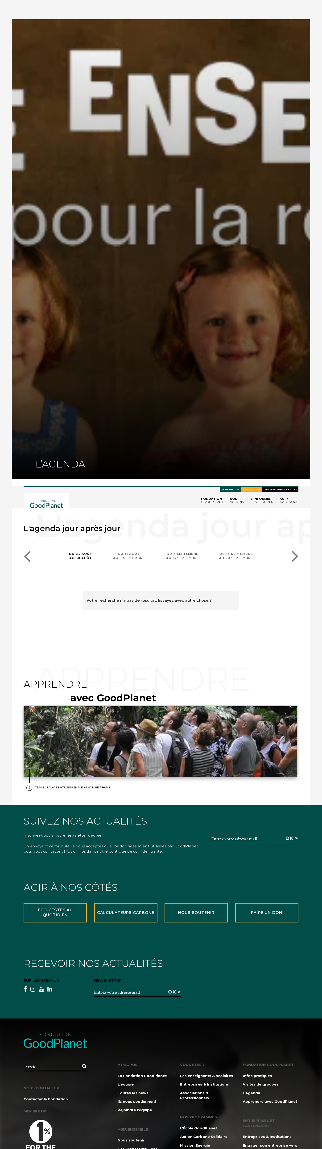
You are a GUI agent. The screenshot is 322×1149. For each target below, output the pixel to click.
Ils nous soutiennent (137, 1101)
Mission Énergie (195, 1145)
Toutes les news (133, 1093)
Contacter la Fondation (46, 1099)
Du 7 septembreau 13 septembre (182, 556)
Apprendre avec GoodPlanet (270, 1101)
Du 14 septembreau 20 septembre (236, 556)
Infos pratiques (257, 1075)
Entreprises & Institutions (204, 1084)
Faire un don (230, 489)
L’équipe (126, 1084)
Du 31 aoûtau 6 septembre (128, 556)
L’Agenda (251, 1093)
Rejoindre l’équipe (135, 1110)
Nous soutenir (131, 1140)
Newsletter (251, 489)
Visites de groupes (261, 1084)
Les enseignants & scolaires (206, 1075)
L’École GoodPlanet (198, 1128)
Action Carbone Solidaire (203, 1136)
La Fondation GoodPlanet (142, 1075)
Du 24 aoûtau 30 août (80, 556)
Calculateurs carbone (280, 489)
